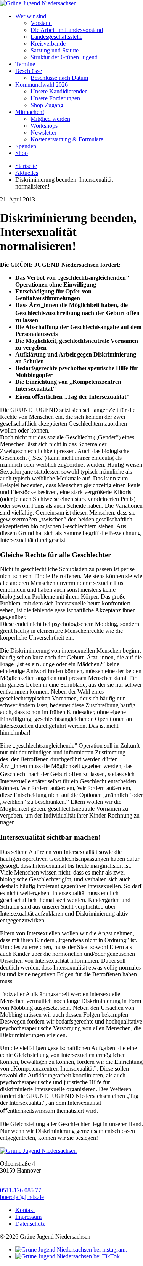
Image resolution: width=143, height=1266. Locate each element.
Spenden (25, 146)
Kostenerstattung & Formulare (67, 139)
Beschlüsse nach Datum (59, 77)
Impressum (28, 1217)
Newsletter (43, 132)
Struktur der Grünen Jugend (64, 57)
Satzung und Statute (55, 50)
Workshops (44, 125)
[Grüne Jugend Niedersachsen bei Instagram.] (71, 1249)
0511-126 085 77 (20, 1190)
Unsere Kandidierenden (59, 91)
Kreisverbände (48, 43)
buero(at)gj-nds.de (22, 1197)
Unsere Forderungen (55, 98)
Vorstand (41, 23)
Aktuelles (26, 173)
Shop (21, 153)
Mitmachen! (29, 112)
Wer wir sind (30, 16)
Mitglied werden (50, 119)
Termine (25, 64)
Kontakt (25, 1210)
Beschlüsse (28, 71)
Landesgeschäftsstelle (56, 36)
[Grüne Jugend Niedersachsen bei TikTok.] (68, 1256)
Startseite (26, 166)
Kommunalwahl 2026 (41, 84)
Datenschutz (30, 1223)
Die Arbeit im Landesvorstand (67, 30)
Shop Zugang (47, 105)
